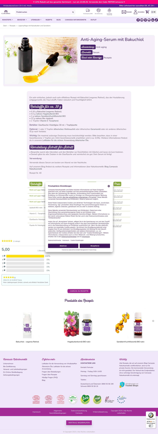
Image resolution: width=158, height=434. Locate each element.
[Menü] (154, 412)
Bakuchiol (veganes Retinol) (49, 111)
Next (153, 321)
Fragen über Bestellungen (51, 372)
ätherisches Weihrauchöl (64, 129)
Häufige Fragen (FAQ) (50, 377)
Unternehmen (8, 364)
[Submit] (73, 12)
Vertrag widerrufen (79, 423)
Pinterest (145, 20)
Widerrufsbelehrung (100, 412)
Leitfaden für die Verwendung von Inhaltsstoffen (59, 364)
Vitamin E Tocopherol (49, 120)
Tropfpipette (71, 125)
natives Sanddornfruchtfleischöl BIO (50, 116)
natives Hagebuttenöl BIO (47, 113)
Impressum (37, 412)
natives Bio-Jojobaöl (44, 118)
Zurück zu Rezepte (79, 291)
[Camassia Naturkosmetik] (6, 12)
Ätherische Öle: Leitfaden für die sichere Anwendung (56, 367)
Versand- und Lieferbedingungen (15, 369)
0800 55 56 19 (92, 386)
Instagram (149, 20)
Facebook (138, 20)
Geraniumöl (96, 129)
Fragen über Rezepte (49, 374)
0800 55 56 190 (108, 384)
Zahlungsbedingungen (11, 375)
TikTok (156, 20)
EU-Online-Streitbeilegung (12, 372)
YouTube (141, 20)
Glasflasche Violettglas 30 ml (51, 125)
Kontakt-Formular (87, 367)
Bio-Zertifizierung (9, 366)
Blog (43, 380)
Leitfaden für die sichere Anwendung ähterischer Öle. (65, 140)
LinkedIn (152, 20)
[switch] (151, 426)
